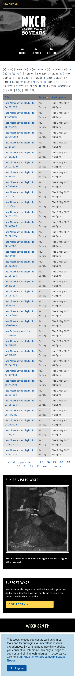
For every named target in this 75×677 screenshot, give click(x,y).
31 (25, 466)
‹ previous (24, 462)
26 (48, 462)
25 (41, 462)
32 (31, 466)
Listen (51, 53)
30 (18, 466)
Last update (59, 97)
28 (61, 462)
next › (46, 466)
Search (36, 53)
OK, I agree (17, 668)
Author (42, 97)
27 (54, 462)
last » (57, 466)
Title (7, 97)
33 (38, 466)
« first (11, 462)
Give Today (16, 604)
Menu (22, 53)
